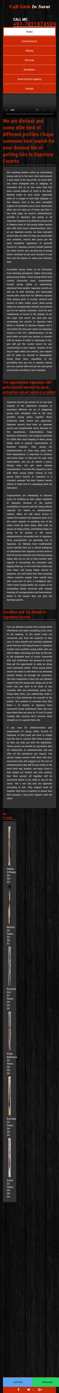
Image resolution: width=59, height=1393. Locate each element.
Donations (29, 69)
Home (29, 31)
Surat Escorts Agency (29, 79)
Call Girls (29, 6)
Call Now (18, 1382)
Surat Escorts (29, 41)
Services (29, 60)
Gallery (30, 50)
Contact (29, 88)
